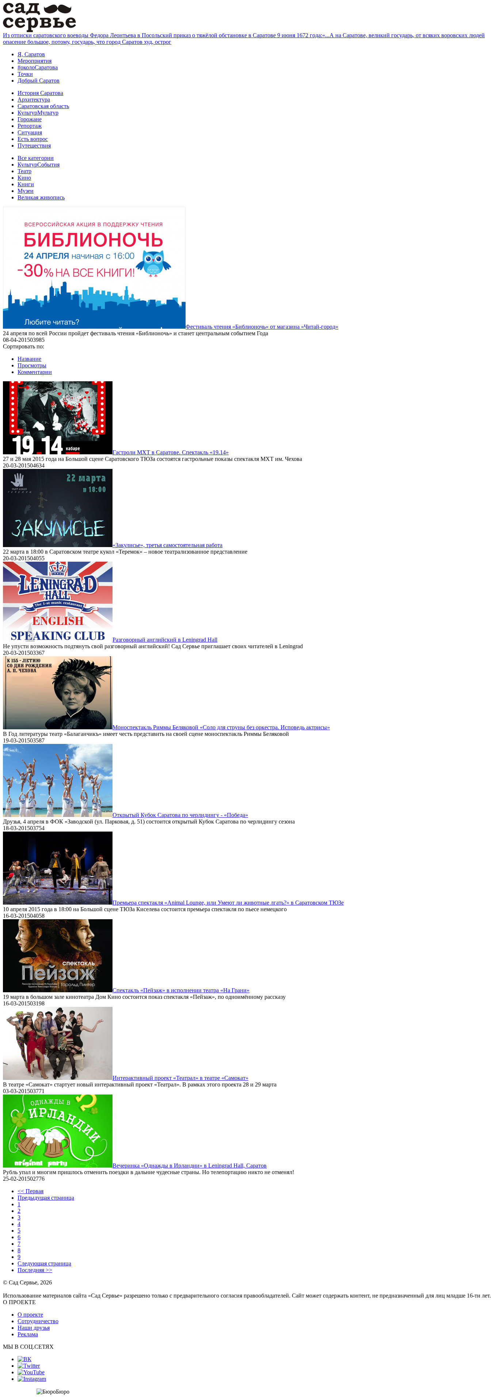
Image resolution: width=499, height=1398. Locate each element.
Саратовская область (43, 106)
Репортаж (30, 126)
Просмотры (32, 365)
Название (29, 359)
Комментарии (35, 372)
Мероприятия (35, 61)
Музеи (26, 191)
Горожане (30, 119)
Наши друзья (34, 1328)
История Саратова (40, 93)
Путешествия (34, 145)
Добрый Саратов (39, 80)
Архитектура (34, 99)
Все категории (36, 158)
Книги (26, 184)
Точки (25, 74)
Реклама (28, 1334)
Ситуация (30, 132)
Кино (24, 178)
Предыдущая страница (46, 1198)
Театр (24, 171)
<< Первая (30, 1191)
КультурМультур (38, 113)
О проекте (30, 1314)
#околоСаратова (38, 67)
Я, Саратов (31, 54)
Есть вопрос (33, 139)
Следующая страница (44, 1263)
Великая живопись (41, 197)
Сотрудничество (38, 1321)
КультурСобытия (39, 164)
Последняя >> (35, 1270)
